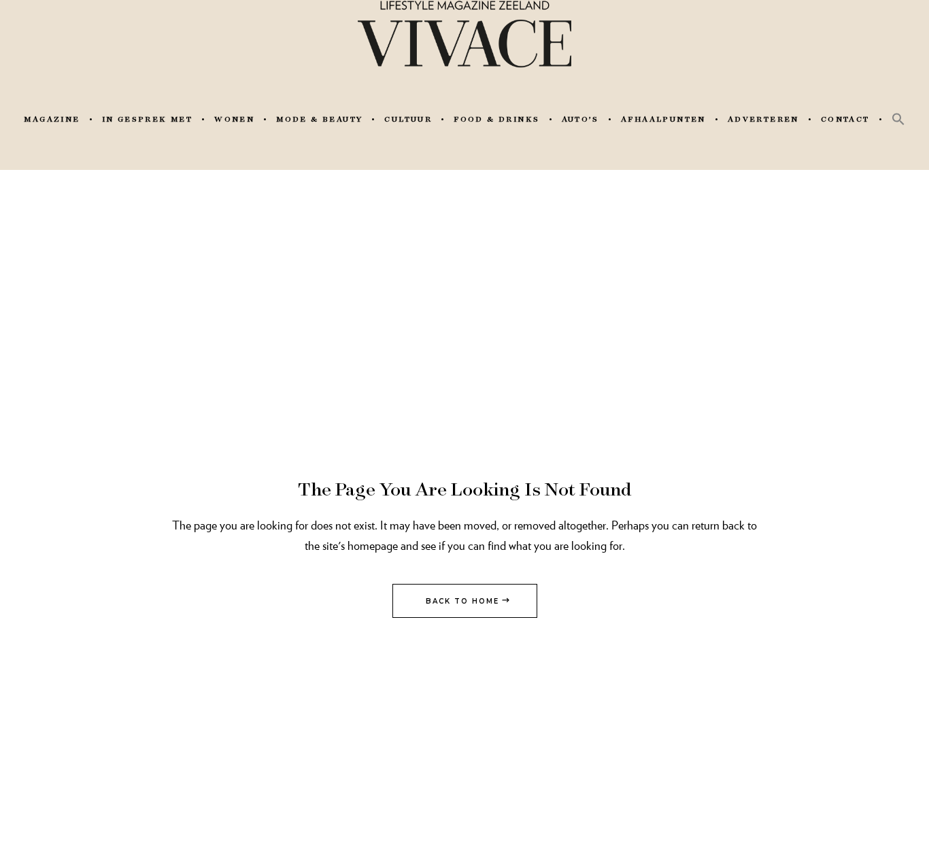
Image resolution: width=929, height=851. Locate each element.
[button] (898, 119)
